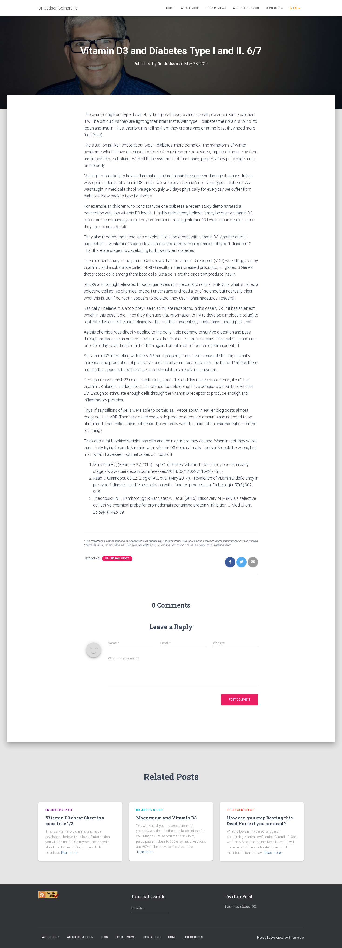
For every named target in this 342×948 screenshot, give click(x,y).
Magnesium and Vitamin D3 (166, 818)
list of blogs (193, 937)
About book (190, 8)
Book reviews (216, 8)
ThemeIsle (296, 937)
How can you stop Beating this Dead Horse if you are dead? (260, 820)
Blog (294, 8)
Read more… (70, 853)
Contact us (274, 8)
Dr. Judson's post (117, 558)
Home (170, 8)
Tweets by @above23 (240, 906)
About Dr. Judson (246, 8)
